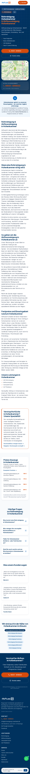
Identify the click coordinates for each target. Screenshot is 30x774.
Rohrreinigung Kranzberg (15, 639)
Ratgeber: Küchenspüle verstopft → (14, 446)
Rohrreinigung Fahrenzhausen (15, 642)
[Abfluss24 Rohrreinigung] (6, 2)
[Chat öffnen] (26, 758)
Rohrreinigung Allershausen (15, 633)
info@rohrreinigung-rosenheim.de (10, 721)
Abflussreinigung (7, 382)
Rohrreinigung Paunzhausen (15, 636)
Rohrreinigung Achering (15, 648)
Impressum (4, 759)
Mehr (9, 771)
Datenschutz (4, 762)
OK (25, 770)
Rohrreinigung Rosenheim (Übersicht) (15, 630)
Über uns (3, 755)
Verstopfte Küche (8, 384)
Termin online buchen (7, 752)
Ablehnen (20, 770)
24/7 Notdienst (7, 387)
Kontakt (3, 757)
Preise (3, 750)
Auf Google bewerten (7, 726)
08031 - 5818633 (16, 51)
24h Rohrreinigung (8, 380)
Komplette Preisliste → (10, 470)
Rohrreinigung (5, 736)
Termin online (16, 55)
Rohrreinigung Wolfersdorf (15, 645)
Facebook (4, 728)
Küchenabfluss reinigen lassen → (14, 443)
